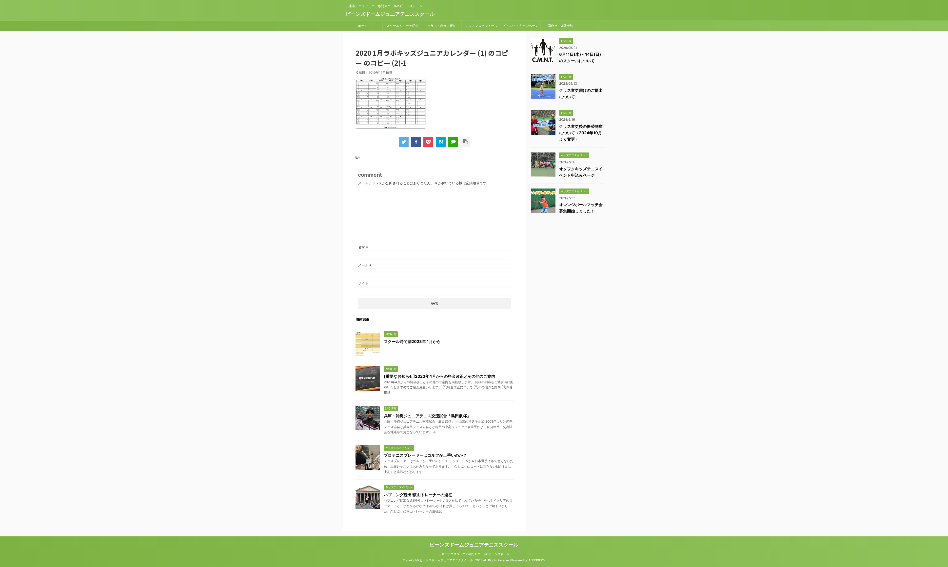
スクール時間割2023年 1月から (412, 341)
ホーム (363, 26)
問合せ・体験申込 (560, 26)
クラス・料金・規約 (441, 26)
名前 (363, 247)
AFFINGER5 (537, 560)
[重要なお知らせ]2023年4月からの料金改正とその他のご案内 (439, 376)
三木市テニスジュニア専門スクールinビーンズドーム (474, 554)
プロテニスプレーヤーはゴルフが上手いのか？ (425, 455)
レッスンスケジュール (481, 26)
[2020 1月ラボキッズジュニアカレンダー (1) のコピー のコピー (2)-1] (441, 142)
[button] (393, 103)
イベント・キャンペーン (520, 26)
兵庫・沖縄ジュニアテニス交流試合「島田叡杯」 (427, 415)
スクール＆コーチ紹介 (402, 26)
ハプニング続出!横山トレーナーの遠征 (418, 494)
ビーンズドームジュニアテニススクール (390, 14)
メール (365, 265)
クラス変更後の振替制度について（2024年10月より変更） (581, 133)
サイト (363, 283)
